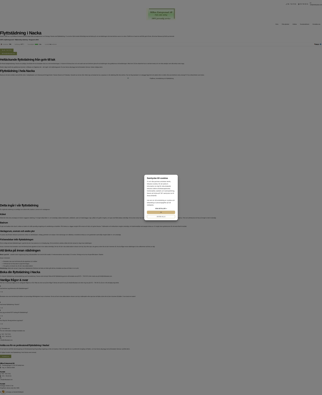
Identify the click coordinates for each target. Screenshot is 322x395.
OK (161, 212)
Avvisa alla (161, 216)
